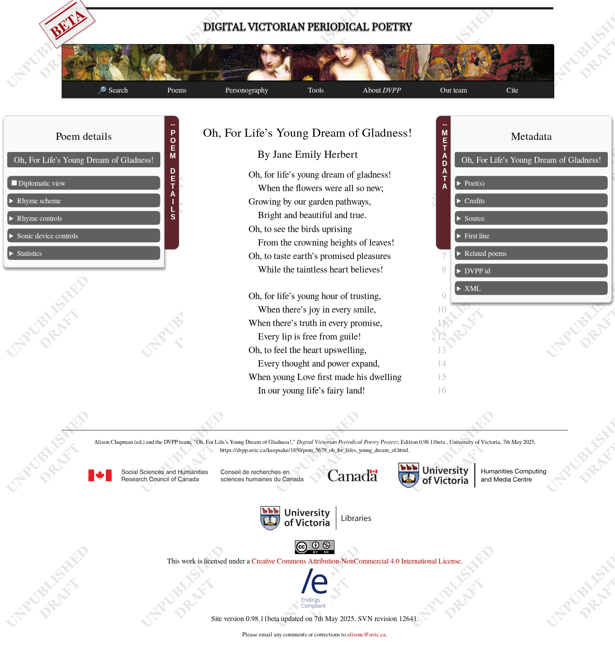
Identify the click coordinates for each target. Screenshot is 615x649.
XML (473, 288)
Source (474, 218)
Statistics (29, 253)
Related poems (485, 253)
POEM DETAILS (173, 175)
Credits (475, 200)
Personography (247, 89)
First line (477, 235)
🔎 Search (113, 89)
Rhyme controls (39, 218)
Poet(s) (474, 183)
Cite (512, 89)
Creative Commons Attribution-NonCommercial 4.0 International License (356, 560)
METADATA (444, 159)
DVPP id (477, 270)
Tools (316, 89)
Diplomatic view (42, 183)
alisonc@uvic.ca (366, 634)
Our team (453, 89)
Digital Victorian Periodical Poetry (307, 27)
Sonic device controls (47, 235)
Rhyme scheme (39, 200)
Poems (176, 89)
